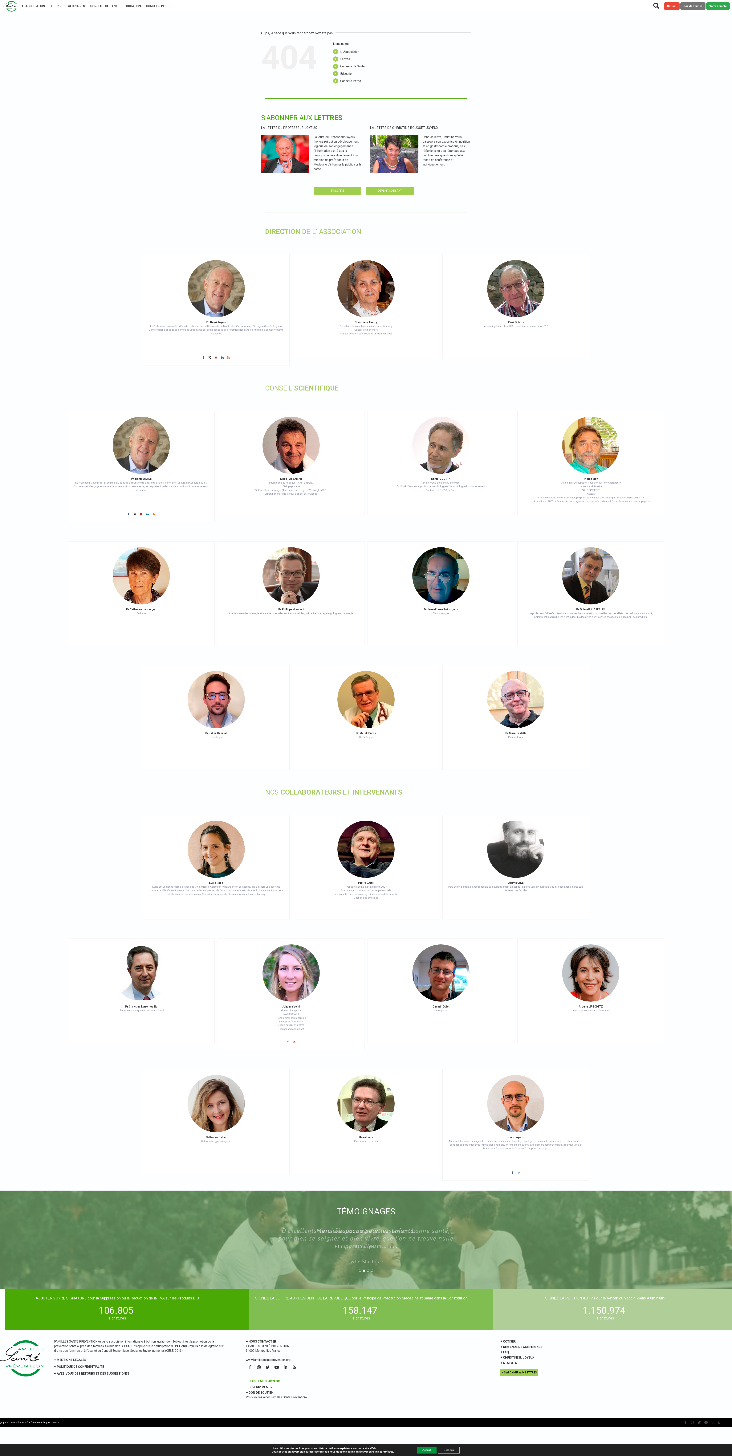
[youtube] (216, 357)
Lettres (56, 6)
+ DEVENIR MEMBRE (260, 1387)
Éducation (132, 6)
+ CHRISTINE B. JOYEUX (263, 1381)
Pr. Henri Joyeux (216, 322)
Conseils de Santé (104, 6)
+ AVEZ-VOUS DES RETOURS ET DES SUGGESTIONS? (91, 1373)
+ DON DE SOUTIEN (259, 1392)
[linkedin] (222, 357)
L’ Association (33, 6)
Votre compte (718, 6)
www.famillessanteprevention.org (268, 1360)
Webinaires (76, 6)
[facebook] (203, 357)
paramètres (386, 1452)
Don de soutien (692, 6)
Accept (426, 1450)
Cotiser (672, 6)
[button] (360, 1255)
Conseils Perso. (158, 6)
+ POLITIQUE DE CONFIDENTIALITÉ (79, 1366)
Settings (449, 1450)
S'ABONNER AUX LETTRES (520, 1372)
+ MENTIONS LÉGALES (70, 1360)
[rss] (228, 357)
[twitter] (210, 357)
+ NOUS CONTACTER (261, 1341)
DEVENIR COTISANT (390, 190)
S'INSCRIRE (337, 190)
